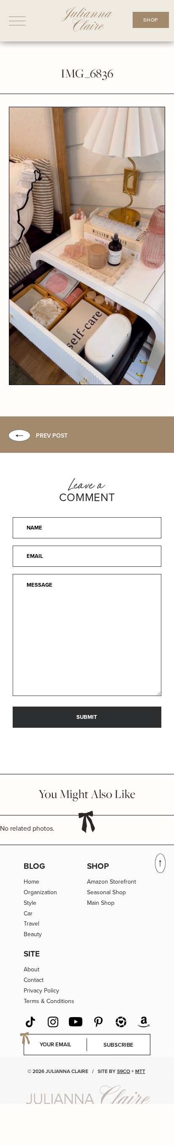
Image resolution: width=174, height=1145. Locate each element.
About (31, 969)
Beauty (33, 934)
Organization (40, 892)
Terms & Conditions (49, 1001)
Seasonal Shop (106, 892)
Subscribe (118, 1045)
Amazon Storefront (111, 881)
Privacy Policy (41, 990)
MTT (140, 1071)
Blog (34, 866)
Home (31, 881)
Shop (98, 866)
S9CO (123, 1071)
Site (32, 953)
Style (30, 902)
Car (28, 913)
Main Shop (100, 902)
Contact (34, 980)
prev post (52, 435)
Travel (31, 923)
